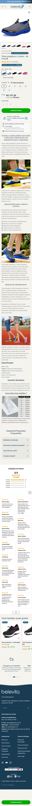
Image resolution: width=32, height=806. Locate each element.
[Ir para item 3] (13, 45)
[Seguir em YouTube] (7, 763)
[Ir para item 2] (9, 45)
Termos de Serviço (23, 745)
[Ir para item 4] (18, 45)
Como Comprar (6, 746)
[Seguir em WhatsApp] (10, 763)
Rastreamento (6, 754)
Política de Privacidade (21, 741)
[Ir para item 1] (4, 45)
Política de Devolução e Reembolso (24, 752)
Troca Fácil (5, 757)
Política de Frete (22, 748)
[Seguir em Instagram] (3, 763)
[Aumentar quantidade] (11, 104)
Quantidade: (5, 101)
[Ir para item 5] (23, 46)
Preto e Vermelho (8, 77)
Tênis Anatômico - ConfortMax (11, 642)
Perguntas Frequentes (5, 750)
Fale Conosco (6, 743)
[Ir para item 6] (28, 46)
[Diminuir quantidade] (4, 104)
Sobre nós (5, 740)
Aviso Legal (21, 756)
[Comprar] (18, 638)
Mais (16, 612)
